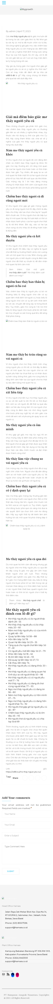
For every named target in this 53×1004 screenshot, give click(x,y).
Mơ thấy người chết (32, 600)
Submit (10, 871)
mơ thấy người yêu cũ (20, 36)
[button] (4, 3)
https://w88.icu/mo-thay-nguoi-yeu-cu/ (23, 772)
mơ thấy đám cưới (17, 272)
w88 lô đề (10, 75)
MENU (11, 3)
